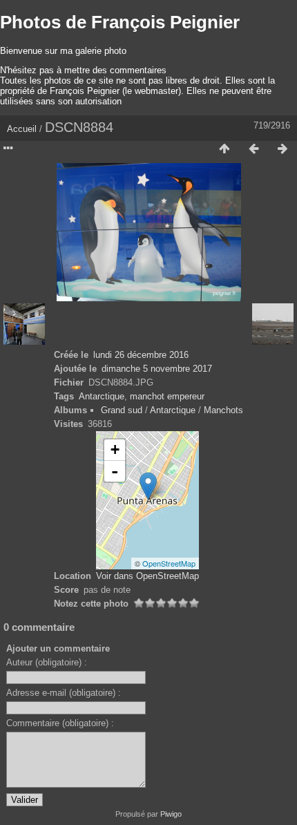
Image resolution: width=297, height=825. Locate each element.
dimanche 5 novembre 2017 (157, 368)
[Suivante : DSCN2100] (282, 149)
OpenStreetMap (168, 563)
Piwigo (171, 814)
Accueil (22, 129)
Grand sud (121, 410)
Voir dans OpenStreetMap (147, 576)
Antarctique (101, 396)
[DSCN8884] (148, 486)
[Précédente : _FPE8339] (253, 149)
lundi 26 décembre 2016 (141, 355)
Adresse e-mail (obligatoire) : (63, 693)
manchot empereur (167, 396)
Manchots (223, 410)
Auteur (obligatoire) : (46, 662)
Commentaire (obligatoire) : (60, 723)
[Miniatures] (224, 149)
